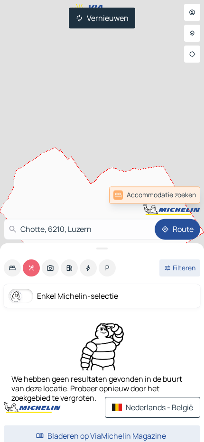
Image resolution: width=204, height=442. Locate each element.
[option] (12, 267)
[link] (179, 194)
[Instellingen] (192, 33)
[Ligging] (192, 54)
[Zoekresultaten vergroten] (102, 248)
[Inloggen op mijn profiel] (192, 12)
